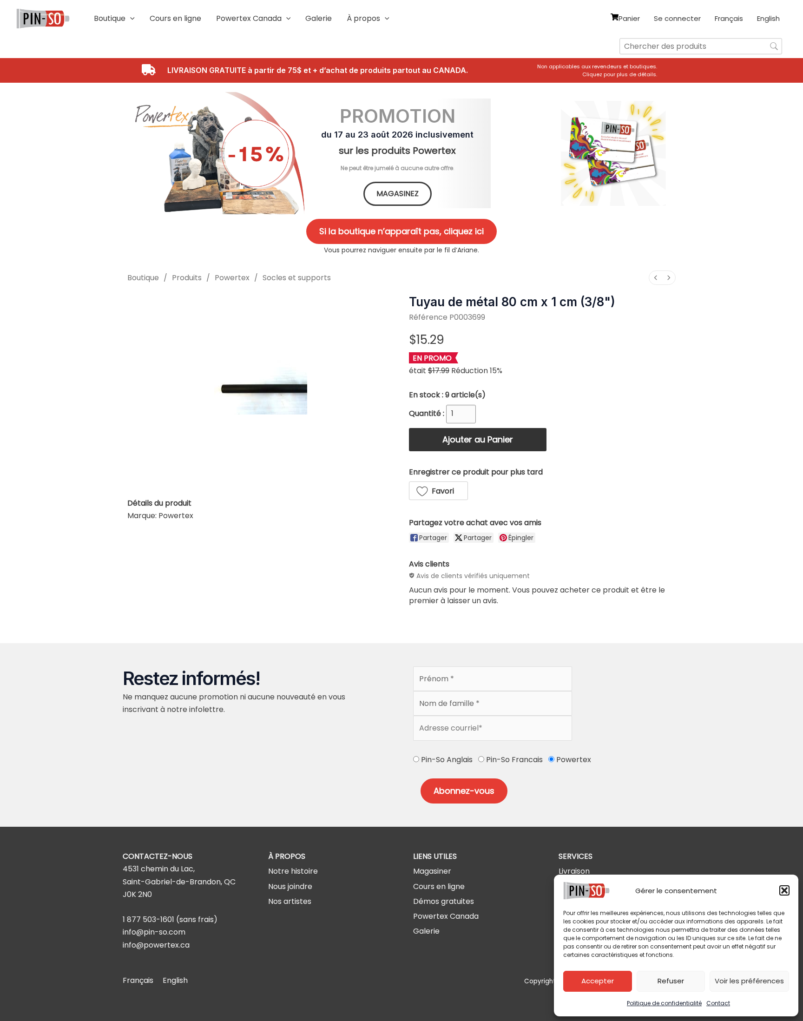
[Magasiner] (432, 871)
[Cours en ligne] (439, 886)
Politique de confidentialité (664, 1003)
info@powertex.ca (156, 945)
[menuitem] (655, 277)
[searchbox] (700, 46)
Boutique (143, 277)
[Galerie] (426, 931)
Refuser (671, 981)
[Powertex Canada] (446, 916)
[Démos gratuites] (443, 901)
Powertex (232, 277)
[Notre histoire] (293, 871)
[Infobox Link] (600, 70)
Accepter (597, 981)
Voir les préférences (749, 981)
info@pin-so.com (154, 932)
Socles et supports (297, 277)
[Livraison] (574, 871)
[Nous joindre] (290, 886)
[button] (784, 890)
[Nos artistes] (289, 901)
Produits (187, 277)
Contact (718, 1003)
